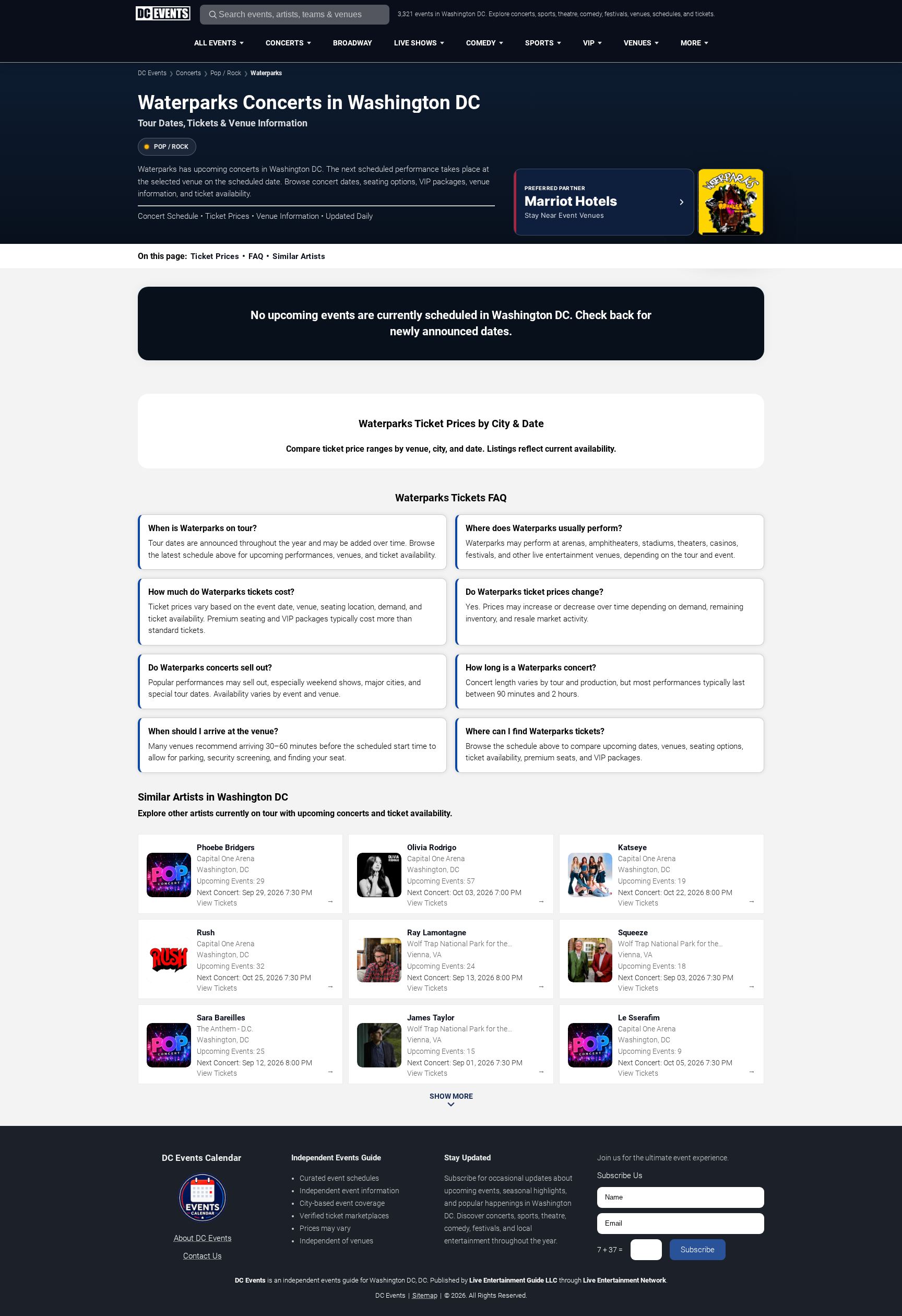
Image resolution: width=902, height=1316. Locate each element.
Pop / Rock (225, 73)
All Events (215, 43)
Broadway (352, 43)
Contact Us (202, 1256)
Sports (539, 43)
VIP (589, 43)
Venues (637, 43)
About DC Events (203, 1238)
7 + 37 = (610, 1250)
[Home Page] (163, 14)
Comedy (481, 43)
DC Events (152, 73)
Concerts (285, 43)
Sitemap (424, 1295)
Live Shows (415, 43)
